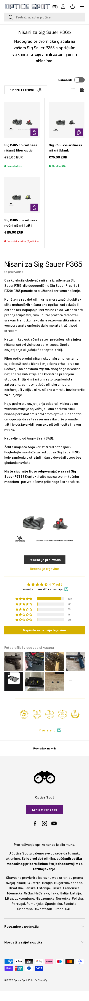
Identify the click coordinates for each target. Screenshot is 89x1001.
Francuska (71, 888)
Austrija (34, 883)
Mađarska (41, 893)
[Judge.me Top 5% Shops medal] (75, 714)
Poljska (77, 898)
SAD (68, 909)
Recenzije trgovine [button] (44, 568)
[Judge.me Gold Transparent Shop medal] (49, 714)
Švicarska (24, 909)
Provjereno (47, 730)
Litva (9, 898)
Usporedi (65, 80)
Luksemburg (24, 898)
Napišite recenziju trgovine (44, 630)
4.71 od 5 (55, 584)
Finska (56, 888)
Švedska (70, 903)
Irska (54, 893)
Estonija (43, 888)
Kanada (76, 883)
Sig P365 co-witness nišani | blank (65, 147)
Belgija (47, 883)
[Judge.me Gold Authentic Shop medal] (37, 714)
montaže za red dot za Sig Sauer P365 (50, 452)
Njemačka (14, 893)
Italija (64, 893)
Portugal (18, 903)
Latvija (75, 893)
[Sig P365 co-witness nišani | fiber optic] (22, 120)
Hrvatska (16, 888)
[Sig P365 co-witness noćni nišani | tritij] (22, 195)
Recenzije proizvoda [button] (45, 560)
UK (36, 909)
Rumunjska (35, 903)
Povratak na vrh (44, 748)
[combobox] (44, 17)
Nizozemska (45, 898)
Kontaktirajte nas (38, 476)
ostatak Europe (52, 909)
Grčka (28, 893)
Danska (30, 888)
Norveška (63, 898)
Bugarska (61, 883)
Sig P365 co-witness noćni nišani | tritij (21, 222)
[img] (44, 584)
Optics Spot (20, 979)
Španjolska (53, 903)
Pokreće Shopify (37, 979)
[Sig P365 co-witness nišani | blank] (66, 120)
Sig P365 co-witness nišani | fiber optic (21, 147)
